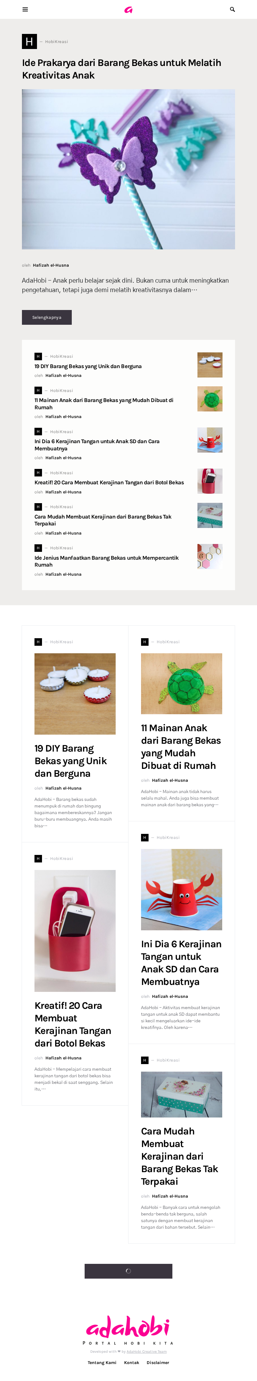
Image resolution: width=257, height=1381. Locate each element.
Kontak (131, 1362)
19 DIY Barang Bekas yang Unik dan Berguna (88, 366)
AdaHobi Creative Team (147, 1351)
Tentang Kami (102, 1362)
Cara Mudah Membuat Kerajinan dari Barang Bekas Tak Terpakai (179, 1156)
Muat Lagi (125, 1271)
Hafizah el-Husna (51, 265)
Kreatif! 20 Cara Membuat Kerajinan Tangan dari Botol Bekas (109, 482)
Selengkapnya (46, 317)
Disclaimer (158, 1362)
